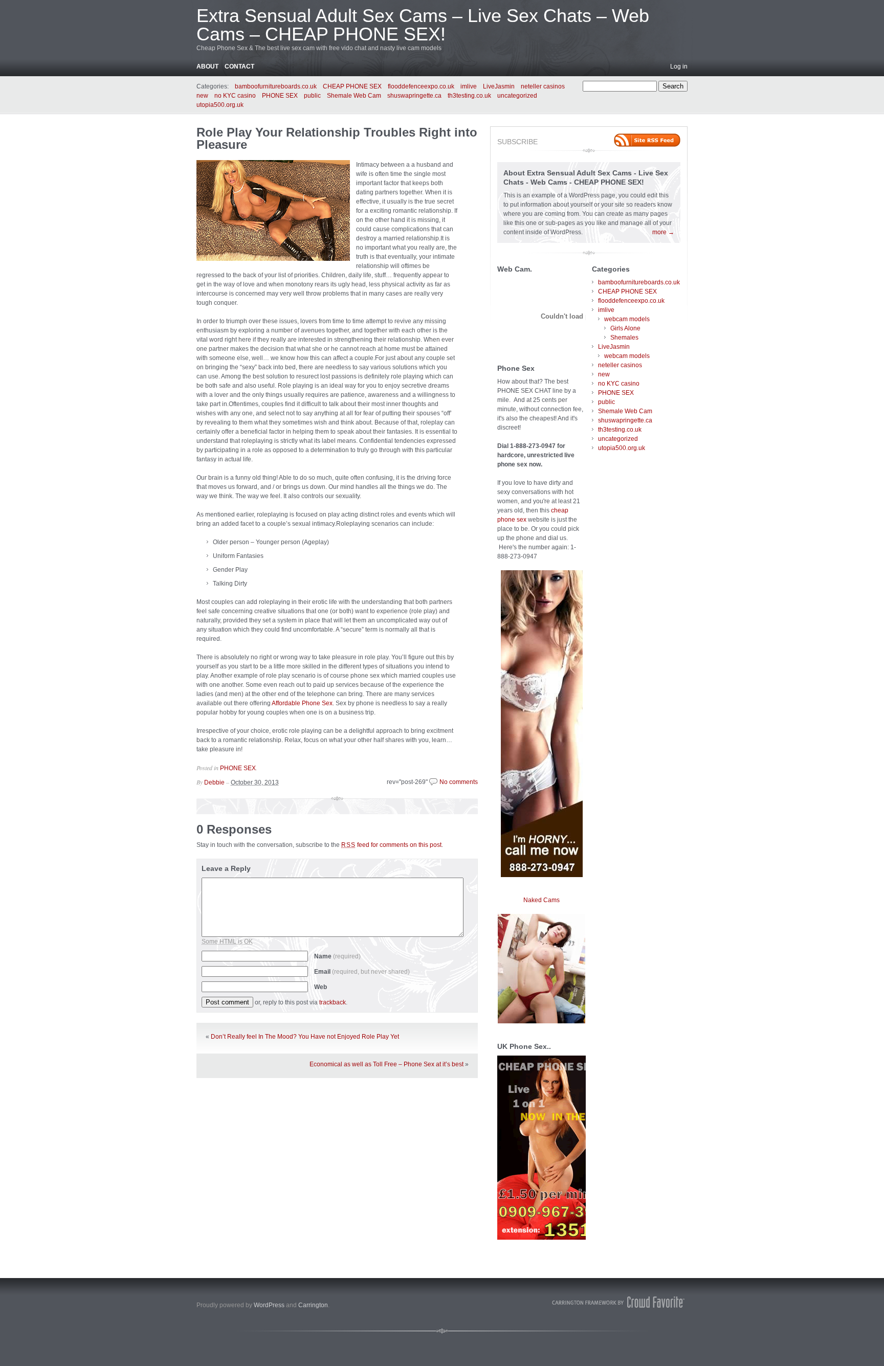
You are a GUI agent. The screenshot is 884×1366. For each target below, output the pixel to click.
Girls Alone (625, 328)
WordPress (269, 1305)
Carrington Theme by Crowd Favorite (618, 1302)
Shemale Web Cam (354, 95)
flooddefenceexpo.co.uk (421, 86)
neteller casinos (543, 86)
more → (663, 232)
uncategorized (517, 95)
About (207, 66)
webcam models (627, 319)
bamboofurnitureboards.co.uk (276, 86)
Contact (239, 66)
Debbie (214, 782)
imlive (468, 86)
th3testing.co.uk (469, 95)
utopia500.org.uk (220, 104)
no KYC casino (235, 95)
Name (337, 956)
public (312, 95)
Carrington (313, 1305)
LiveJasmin (499, 86)
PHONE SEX (280, 95)
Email (362, 971)
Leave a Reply (226, 868)
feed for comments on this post (391, 844)
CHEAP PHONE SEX (352, 86)
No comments (458, 782)
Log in (679, 66)
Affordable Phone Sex (302, 703)
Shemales (624, 337)
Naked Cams (541, 900)
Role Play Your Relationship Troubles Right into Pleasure (336, 138)
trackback (332, 1002)
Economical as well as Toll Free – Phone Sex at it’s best (386, 1064)
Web (320, 987)
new (202, 95)
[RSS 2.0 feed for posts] (647, 140)
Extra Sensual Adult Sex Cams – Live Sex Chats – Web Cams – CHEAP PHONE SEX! (422, 24)
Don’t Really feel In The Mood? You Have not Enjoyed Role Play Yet (305, 1036)
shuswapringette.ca (414, 95)
